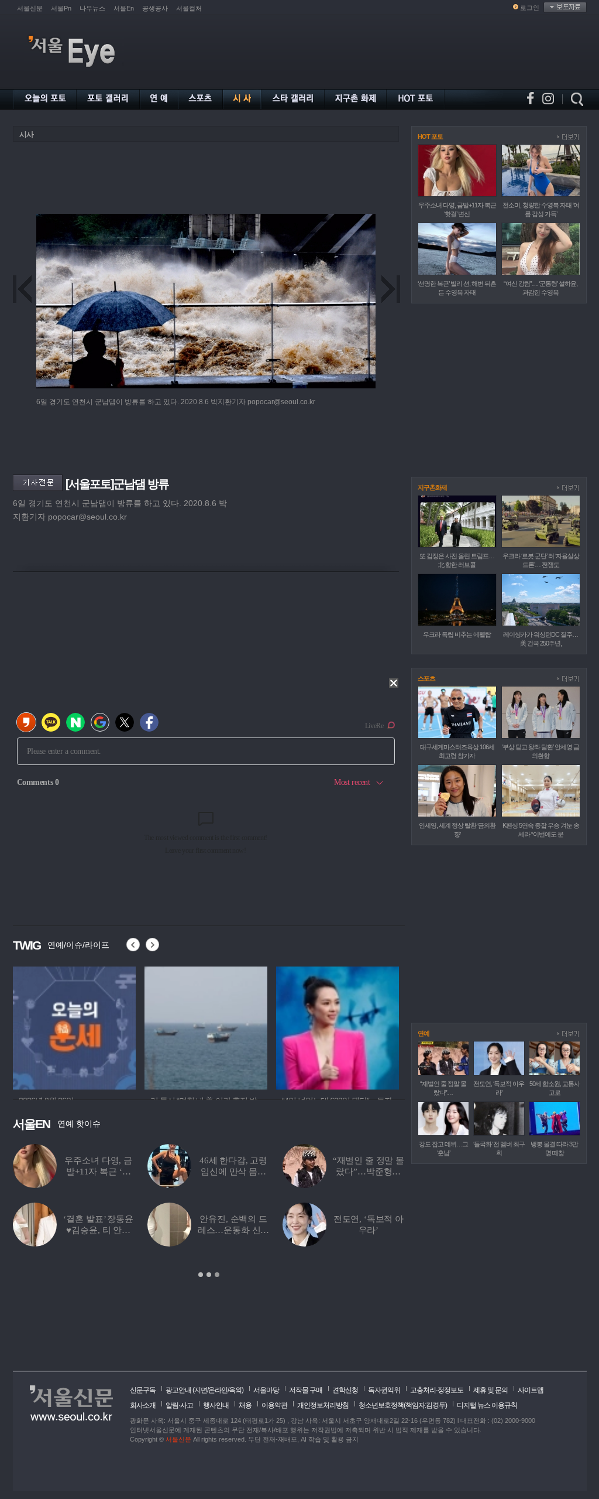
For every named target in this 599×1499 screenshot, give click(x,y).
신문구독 (143, 1390)
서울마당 (266, 1390)
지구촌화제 (432, 487)
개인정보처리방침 (323, 1405)
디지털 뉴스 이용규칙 (487, 1405)
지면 (200, 1390)
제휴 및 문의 (490, 1390)
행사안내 (216, 1405)
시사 (26, 134)
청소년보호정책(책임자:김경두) (403, 1405)
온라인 (218, 1390)
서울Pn (61, 8)
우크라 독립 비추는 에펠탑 (457, 634)
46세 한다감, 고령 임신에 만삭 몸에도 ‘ (233, 1171)
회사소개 (143, 1405)
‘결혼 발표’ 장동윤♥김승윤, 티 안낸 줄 (98, 1230)
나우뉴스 (92, 8)
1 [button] (200, 1274)
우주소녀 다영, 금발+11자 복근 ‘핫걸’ (98, 1171)
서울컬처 (189, 8)
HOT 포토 (430, 136)
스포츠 (426, 678)
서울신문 (30, 8)
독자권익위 (384, 1390)
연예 (423, 1033)
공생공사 (155, 8)
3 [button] (217, 1274)
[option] (138, 1026)
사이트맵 (530, 1390)
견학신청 (345, 1390)
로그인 (529, 7)
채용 (245, 1405)
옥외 (235, 1390)
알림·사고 (179, 1405)
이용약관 (274, 1405)
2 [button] (208, 1274)
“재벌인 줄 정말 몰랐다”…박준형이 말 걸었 (368, 1171)
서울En (123, 8)
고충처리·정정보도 (436, 1390)
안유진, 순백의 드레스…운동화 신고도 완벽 (234, 1230)
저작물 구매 (305, 1390)
